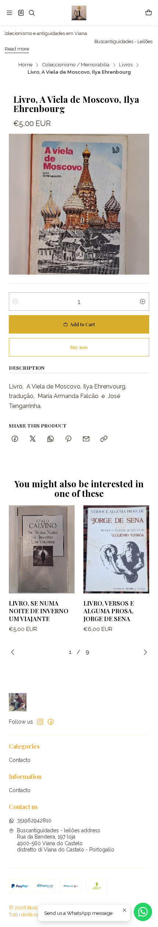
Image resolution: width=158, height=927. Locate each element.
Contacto (19, 760)
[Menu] (9, 12)
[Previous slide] (14, 652)
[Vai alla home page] (79, 13)
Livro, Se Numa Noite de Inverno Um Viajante (38, 611)
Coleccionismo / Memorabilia (75, 64)
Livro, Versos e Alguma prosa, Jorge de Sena (108, 611)
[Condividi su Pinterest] (68, 439)
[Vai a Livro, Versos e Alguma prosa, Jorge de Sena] (116, 549)
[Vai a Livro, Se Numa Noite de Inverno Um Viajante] (42, 549)
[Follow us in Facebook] (50, 721)
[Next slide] (143, 652)
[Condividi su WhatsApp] (50, 439)
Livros (126, 64)
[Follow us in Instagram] (40, 721)
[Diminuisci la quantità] (15, 301)
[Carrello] (149, 13)
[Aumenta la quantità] (142, 301)
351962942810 (34, 820)
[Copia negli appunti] (104, 439)
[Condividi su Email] (86, 439)
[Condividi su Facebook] (15, 439)
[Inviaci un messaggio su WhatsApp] (143, 912)
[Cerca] (32, 12)
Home (25, 64)
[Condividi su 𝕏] (32, 439)
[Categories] (20, 12)
